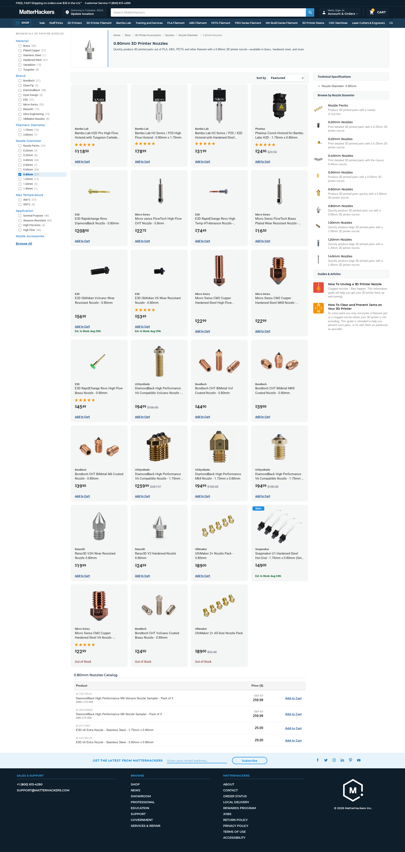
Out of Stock (83, 661)
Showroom (141, 796)
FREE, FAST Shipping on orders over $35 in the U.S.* (49, 3)
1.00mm (31, 179)
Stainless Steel (34, 55)
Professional (143, 802)
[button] (84, 12)
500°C (29, 204)
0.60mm (31, 169)
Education (140, 808)
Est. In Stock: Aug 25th (88, 331)
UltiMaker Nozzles (36, 118)
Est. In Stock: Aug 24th (268, 576)
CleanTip (30, 85)
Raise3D (31, 109)
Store (128, 35)
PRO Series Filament (248, 23)
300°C (29, 199)
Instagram (334, 760)
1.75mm (31, 129)
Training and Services (149, 23)
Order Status (235, 796)
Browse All (24, 243)
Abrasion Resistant (37, 220)
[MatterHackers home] (37, 12)
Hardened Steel (35, 59)
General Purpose (36, 215)
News (135, 790)
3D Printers (75, 23)
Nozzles (169, 35)
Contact (230, 790)
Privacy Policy (235, 826)
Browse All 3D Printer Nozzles (40, 33)
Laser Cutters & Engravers (368, 23)
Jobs (227, 814)
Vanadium (32, 64)
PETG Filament (220, 23)
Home (116, 35)
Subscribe (249, 761)
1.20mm (30, 183)
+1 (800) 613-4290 (119, 3)
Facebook (317, 760)
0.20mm (30, 150)
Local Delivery (236, 802)
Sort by (261, 78)
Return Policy (235, 820)
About (228, 784)
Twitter (325, 760)
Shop (135, 784)
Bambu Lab (123, 23)
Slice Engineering (36, 114)
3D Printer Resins (313, 23)
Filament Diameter (30, 125)
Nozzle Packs (34, 145)
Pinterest (350, 760)
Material (22, 41)
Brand (21, 76)
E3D (28, 99)
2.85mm (30, 134)
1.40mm (30, 188)
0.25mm (30, 155)
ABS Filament (198, 23)
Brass (29, 45)
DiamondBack (34, 90)
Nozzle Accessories (30, 236)
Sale (42, 23)
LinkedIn (342, 760)
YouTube (358, 760)
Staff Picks (56, 23)
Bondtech (32, 80)
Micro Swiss (33, 104)
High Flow (32, 230)
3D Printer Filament (99, 23)
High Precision (34, 225)
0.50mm (30, 164)
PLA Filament (176, 23)
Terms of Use (234, 832)
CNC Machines (338, 23)
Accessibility (234, 838)
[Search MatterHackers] (310, 12)
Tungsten (31, 69)
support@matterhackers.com (43, 790)
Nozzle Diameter (188, 35)
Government (142, 820)
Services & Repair (145, 826)
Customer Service (96, 3)
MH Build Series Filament (282, 23)
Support (138, 814)
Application (25, 211)
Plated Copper (34, 50)
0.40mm (31, 160)
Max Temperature (29, 195)
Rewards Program (239, 808)
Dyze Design (33, 95)
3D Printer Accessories (148, 35)
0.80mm (31, 174)
